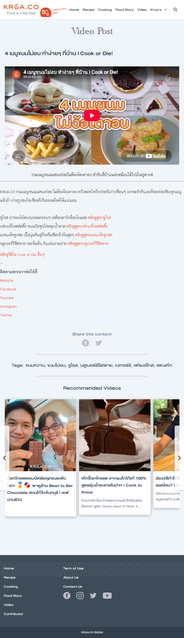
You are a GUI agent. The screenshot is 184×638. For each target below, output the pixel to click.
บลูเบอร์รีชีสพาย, (97, 365)
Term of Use (73, 568)
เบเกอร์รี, (124, 365)
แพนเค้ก (164, 365)
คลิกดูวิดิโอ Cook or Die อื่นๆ (22, 254)
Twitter (6, 314)
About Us (71, 577)
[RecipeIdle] (53, 11)
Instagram (8, 306)
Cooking (11, 586)
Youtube (7, 297)
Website (7, 280)
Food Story (13, 595)
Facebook (8, 288)
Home (9, 568)
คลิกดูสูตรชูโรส (99, 217)
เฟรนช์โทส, (145, 365)
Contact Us (72, 586)
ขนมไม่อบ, (57, 365)
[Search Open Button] (175, 9)
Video (8, 605)
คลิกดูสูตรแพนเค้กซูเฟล (93, 234)
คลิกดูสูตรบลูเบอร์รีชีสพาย (88, 243)
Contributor (13, 614)
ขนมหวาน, (36, 365)
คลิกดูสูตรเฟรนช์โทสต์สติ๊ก (87, 226)
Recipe (10, 577)
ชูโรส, (74, 365)
